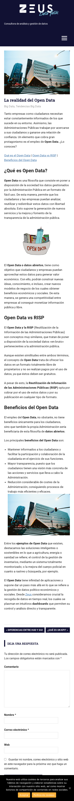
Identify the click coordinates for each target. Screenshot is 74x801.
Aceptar (24, 795)
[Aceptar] (69, 788)
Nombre (10, 715)
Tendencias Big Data (28, 106)
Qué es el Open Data (17, 155)
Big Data (9, 106)
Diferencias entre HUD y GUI (25, 631)
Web (7, 744)
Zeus (28, 594)
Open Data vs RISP (44, 155)
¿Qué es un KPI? (56, 631)
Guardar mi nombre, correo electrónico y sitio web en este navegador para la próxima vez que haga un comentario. (36, 764)
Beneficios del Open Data (20, 160)
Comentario (11, 666)
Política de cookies (44, 795)
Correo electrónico (16, 729)
